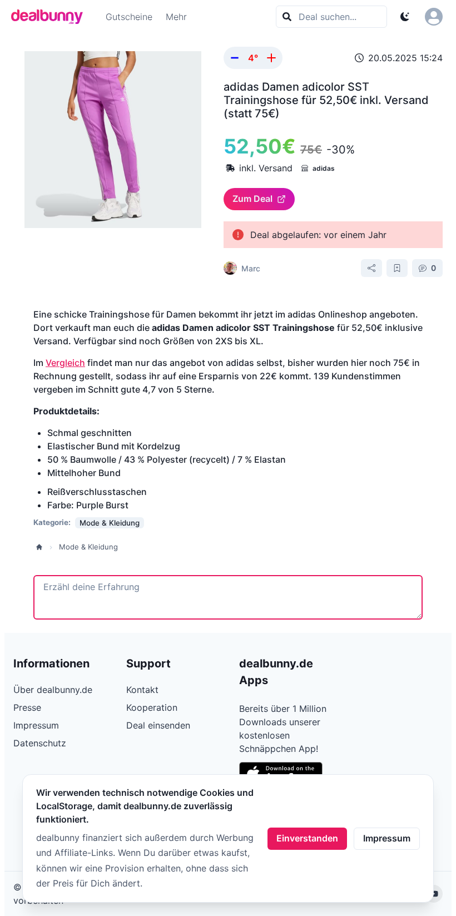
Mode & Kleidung (88, 546)
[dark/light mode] (405, 17)
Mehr (176, 16)
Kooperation (151, 707)
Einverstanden (307, 838)
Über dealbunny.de (52, 689)
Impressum (386, 838)
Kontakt (142, 689)
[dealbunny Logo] (50, 17)
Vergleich (65, 362)
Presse (27, 707)
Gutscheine (129, 16)
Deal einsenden (158, 725)
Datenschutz (39, 743)
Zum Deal (252, 198)
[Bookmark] (397, 268)
